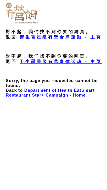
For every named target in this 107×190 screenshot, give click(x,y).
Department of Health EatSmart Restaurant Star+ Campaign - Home (50, 92)
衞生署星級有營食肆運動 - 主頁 (61, 36)
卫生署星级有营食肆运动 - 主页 (61, 61)
